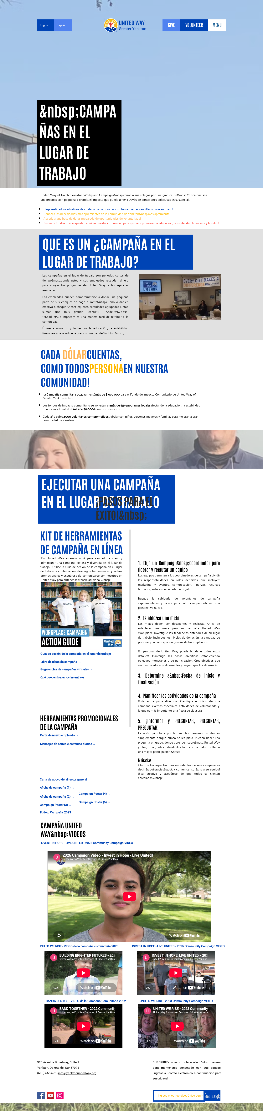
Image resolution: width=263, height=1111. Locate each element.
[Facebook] (41, 1095)
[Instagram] (60, 1095)
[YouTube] (50, 1095)
